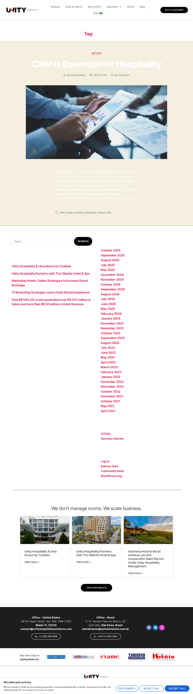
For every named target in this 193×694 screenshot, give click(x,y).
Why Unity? (94, 6)
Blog (142, 6)
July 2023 (108, 347)
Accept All (177, 688)
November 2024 (112, 279)
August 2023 (110, 343)
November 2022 (112, 386)
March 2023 (109, 367)
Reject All (152, 688)
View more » (31, 562)
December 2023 (112, 323)
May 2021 (107, 406)
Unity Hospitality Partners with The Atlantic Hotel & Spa (51, 273)
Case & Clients (73, 6)
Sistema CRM (104, 212)
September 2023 (113, 338)
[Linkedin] (155, 627)
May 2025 (108, 270)
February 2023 (111, 372)
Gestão (69, 212)
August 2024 (110, 294)
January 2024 (110, 318)
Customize (126, 688)
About (130, 6)
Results (55, 6)
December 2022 (112, 382)
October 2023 (110, 333)
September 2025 (113, 255)
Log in (105, 461)
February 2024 (111, 313)
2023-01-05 (100, 75)
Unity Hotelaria (77, 75)
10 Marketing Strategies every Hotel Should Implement (51, 292)
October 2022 (110, 391)
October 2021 (110, 401)
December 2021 (112, 396)
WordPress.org (111, 476)
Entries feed (109, 466)
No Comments (122, 75)
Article (97, 53)
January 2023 (110, 377)
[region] (96, 686)
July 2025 (108, 265)
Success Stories (112, 438)
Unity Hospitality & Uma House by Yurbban (41, 266)
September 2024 (113, 289)
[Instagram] (162, 627)
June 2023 (108, 352)
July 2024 (108, 299)
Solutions (112, 6)
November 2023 (112, 328)
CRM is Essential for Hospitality (96, 64)
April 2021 (108, 411)
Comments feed (112, 471)
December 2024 (112, 275)
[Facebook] (149, 627)
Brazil (96, 13)
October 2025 (110, 250)
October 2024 (111, 284)
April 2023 (108, 362)
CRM (61, 212)
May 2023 (108, 357)
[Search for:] (42, 242)
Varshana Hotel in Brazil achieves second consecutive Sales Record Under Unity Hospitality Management (145, 559)
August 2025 (110, 260)
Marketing (90, 212)
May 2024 (108, 309)
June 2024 (108, 304)
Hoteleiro (79, 212)
